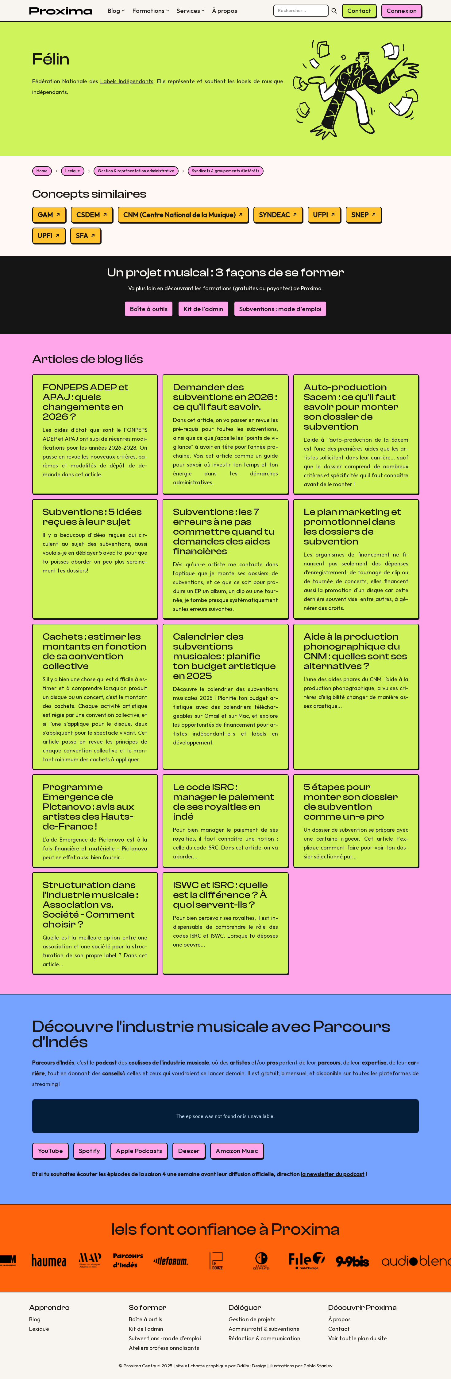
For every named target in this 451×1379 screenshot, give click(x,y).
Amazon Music (237, 1150)
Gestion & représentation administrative (136, 170)
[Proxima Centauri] (60, 11)
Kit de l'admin (203, 309)
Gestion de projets (252, 1319)
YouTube (50, 1150)
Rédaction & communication (265, 1338)
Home (42, 170)
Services (188, 10)
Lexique (72, 170)
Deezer (189, 1150)
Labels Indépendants (126, 81)
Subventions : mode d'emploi (280, 309)
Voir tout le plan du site (357, 1338)
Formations (148, 10)
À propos (224, 10)
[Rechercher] (334, 11)
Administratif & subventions (264, 1328)
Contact (359, 10)
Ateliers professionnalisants (164, 1347)
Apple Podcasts (139, 1150)
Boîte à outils (149, 309)
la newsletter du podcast (332, 1174)
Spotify (89, 1150)
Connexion (402, 10)
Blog (113, 10)
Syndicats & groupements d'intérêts (225, 170)
